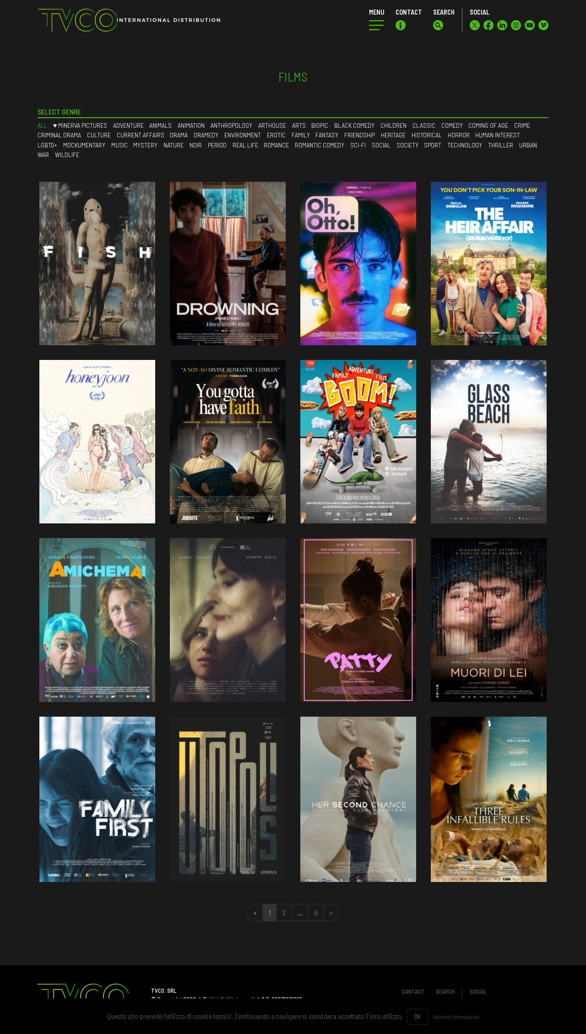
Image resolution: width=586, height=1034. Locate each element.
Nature (173, 145)
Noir (196, 145)
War (43, 154)
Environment (242, 135)
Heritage (393, 135)
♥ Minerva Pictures (80, 125)
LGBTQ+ (47, 145)
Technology (464, 145)
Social (381, 145)
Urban (528, 145)
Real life (245, 145)
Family (301, 135)
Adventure (128, 125)
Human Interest (497, 135)
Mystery (145, 145)
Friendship (359, 135)
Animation (191, 125)
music (119, 145)
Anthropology (231, 125)
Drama (179, 135)
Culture (99, 135)
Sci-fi (358, 145)
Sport (432, 145)
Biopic (319, 125)
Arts (299, 125)
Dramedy (206, 135)
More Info (97, 286)
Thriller (500, 145)
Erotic (276, 135)
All (42, 125)
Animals (160, 125)
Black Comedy (354, 125)
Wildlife (67, 154)
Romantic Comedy (319, 145)
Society (407, 145)
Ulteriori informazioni (456, 1016)
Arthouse (272, 125)
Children (393, 125)
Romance (276, 145)
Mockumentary (84, 145)
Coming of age (488, 125)
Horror (459, 135)
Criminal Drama (59, 135)
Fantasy (326, 135)
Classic (423, 125)
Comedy (452, 125)
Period (217, 145)
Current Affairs (140, 135)
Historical (427, 135)
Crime (522, 125)
